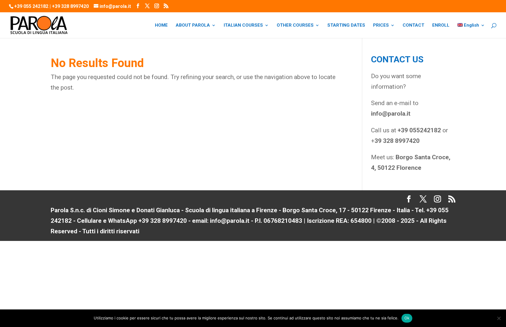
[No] (499, 318)
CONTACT (413, 25)
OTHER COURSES (295, 25)
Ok (407, 318)
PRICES (381, 25)
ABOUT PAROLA (193, 25)
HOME (161, 25)
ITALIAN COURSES (243, 25)
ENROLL (440, 25)
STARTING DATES (346, 25)
